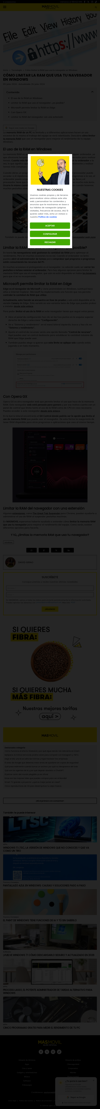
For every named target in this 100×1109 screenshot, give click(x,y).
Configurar (50, 233)
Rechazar (50, 242)
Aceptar (50, 225)
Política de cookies (47, 216)
